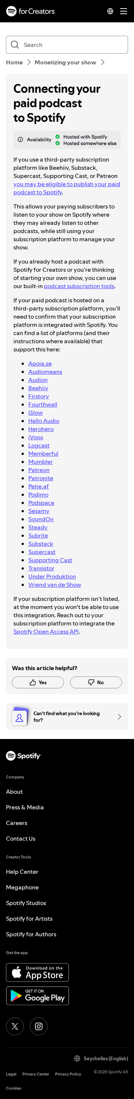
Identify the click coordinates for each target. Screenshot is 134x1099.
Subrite (38, 535)
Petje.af (38, 486)
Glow (35, 412)
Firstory (38, 396)
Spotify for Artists (29, 918)
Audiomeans (45, 371)
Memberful (43, 453)
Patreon (39, 470)
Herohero (41, 429)
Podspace (41, 502)
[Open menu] (123, 11)
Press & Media (25, 807)
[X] (15, 1026)
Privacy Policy (68, 1074)
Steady (38, 527)
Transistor (41, 568)
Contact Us (20, 838)
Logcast (39, 445)
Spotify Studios (26, 903)
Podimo (38, 494)
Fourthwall (42, 404)
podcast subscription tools (79, 286)
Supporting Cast (50, 560)
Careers (16, 823)
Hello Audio (43, 421)
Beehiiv (38, 388)
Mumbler (40, 462)
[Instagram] (39, 1026)
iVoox (35, 437)
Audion (38, 380)
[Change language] (110, 11)
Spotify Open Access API (46, 631)
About (14, 791)
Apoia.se (40, 363)
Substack (40, 543)
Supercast (41, 552)
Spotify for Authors (31, 934)
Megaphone (22, 887)
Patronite (40, 478)
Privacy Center (35, 1074)
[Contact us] (117, 717)
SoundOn (41, 519)
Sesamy (39, 511)
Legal (11, 1074)
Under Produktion (52, 576)
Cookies (13, 1088)
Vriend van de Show (54, 584)
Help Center (22, 871)
